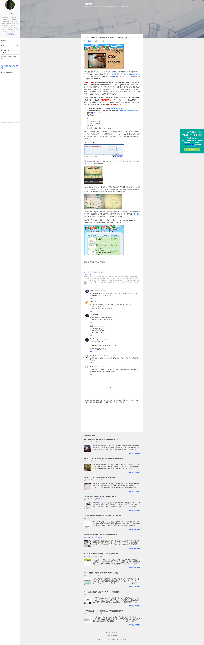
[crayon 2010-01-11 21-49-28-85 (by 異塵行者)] (93, 208)
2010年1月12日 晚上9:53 (104, 339)
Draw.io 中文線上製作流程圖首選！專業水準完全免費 (101, 573)
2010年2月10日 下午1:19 (102, 355)
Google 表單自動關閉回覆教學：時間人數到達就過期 (101, 554)
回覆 (91, 298)
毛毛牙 (92, 290)
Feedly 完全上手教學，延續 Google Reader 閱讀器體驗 (101, 592)
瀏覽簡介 (10, 34)
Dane (91, 301)
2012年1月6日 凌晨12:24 (99, 366)
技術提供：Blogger (113, 632)
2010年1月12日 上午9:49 (104, 314)
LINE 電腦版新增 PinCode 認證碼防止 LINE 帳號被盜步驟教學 (103, 611)
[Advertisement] (112, 21)
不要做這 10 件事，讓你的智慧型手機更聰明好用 (99, 477)
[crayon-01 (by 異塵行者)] (104, 68)
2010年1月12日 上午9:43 (99, 301)
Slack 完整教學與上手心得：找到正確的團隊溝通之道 (101, 439)
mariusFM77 (115, 635)
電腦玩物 (88, 4)
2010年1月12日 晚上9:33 (99, 326)
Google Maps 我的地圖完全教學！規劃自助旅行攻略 (100, 496)
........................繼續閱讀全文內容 (129, 453)
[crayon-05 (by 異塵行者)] (104, 254)
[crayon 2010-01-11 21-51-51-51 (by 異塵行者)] (112, 208)
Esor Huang (94, 315)
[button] (139, 37)
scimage (93, 355)
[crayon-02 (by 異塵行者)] (93, 183)
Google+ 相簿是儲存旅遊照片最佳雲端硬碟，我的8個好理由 (103, 515)
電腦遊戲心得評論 (97, 272)
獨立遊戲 (110, 76)
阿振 (91, 366)
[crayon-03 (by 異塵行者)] (104, 157)
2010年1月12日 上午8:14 (100, 290)
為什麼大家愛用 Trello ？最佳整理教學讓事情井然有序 (101, 535)
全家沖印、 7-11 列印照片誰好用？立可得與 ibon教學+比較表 (103, 458)
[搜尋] (142, 4)
